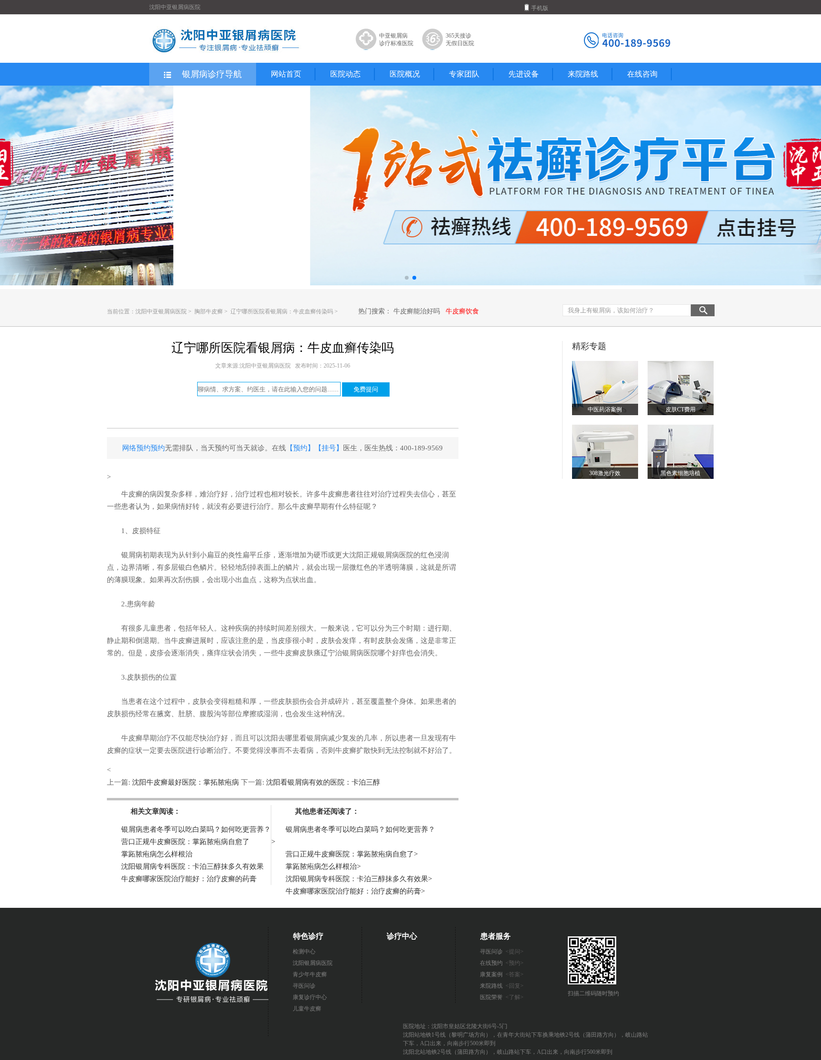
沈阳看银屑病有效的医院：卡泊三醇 (322, 782)
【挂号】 (329, 448)
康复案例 (502, 974)
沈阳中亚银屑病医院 (161, 311)
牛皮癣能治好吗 (416, 311)
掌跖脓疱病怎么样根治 (156, 854)
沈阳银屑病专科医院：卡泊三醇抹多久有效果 (192, 866)
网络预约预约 (143, 448)
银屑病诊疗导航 (212, 74)
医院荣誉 (502, 997)
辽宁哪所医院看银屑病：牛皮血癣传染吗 (282, 311)
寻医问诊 (304, 985)
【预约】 (300, 448)
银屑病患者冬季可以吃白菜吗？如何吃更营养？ (196, 829)
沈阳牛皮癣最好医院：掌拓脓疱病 (185, 782)
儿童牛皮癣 (307, 1008)
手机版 (539, 8)
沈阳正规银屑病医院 (381, 555)
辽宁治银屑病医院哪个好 (360, 653)
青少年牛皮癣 (310, 974)
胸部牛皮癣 (209, 311)
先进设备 (523, 74)
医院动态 (345, 74)
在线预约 (502, 963)
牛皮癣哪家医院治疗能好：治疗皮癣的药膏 (189, 879)
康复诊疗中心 (310, 997)
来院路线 (583, 74)
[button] (407, 278)
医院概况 (405, 74)
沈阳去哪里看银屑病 (296, 738)
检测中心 (304, 951)
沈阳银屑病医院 (313, 963)
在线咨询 (642, 74)
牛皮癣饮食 (462, 311)
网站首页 (286, 74)
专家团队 (464, 74)
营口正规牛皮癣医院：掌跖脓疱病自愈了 (185, 842)
